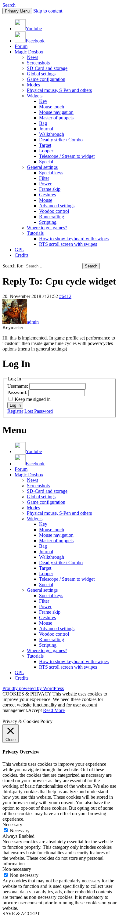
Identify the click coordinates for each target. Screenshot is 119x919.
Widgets (34, 95)
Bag (43, 123)
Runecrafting (51, 216)
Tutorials (35, 233)
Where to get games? (47, 227)
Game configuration (46, 79)
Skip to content (47, 10)
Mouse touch (51, 106)
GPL (19, 249)
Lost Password (38, 411)
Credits (21, 255)
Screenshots (38, 62)
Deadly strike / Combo (61, 139)
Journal (46, 128)
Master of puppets (56, 117)
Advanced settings (56, 205)
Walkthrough (51, 134)
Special (46, 161)
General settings (42, 167)
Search (9, 5)
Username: (18, 386)
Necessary (20, 830)
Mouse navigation (56, 112)
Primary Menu (17, 11)
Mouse (45, 200)
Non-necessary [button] (16, 869)
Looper (46, 150)
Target (45, 145)
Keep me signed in (33, 399)
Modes (33, 84)
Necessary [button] (12, 824)
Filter (44, 178)
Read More (54, 710)
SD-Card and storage (47, 68)
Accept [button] (35, 710)
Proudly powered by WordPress (33, 688)
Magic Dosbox (29, 51)
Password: (17, 392)
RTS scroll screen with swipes (68, 244)
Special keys (51, 172)
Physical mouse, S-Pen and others (59, 90)
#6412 (65, 296)
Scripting (47, 222)
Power (45, 183)
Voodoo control (54, 211)
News (32, 57)
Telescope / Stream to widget (67, 156)
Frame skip (49, 189)
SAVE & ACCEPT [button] (21, 913)
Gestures (47, 194)
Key (43, 101)
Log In (15, 405)
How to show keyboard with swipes (74, 238)
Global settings (41, 73)
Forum (21, 46)
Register (15, 411)
